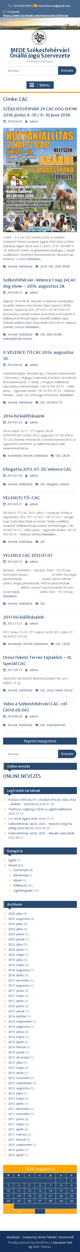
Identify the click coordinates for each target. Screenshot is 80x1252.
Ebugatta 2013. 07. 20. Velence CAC (37, 469)
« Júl (19, 1211)
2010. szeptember (20, 1145)
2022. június (16, 949)
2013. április (16, 1073)
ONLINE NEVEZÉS (22, 776)
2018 (43, 266)
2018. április (16, 975)
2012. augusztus (19, 1088)
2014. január (16, 1052)
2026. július (15, 913)
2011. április (16, 1129)
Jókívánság (20, 875)
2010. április (16, 1155)
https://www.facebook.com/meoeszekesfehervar (36, 15)
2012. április (16, 1104)
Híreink (12, 266)
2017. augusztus (19, 985)
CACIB (66, 456)
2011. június (16, 1119)
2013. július (15, 1062)
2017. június (16, 991)
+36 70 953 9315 (22, 5)
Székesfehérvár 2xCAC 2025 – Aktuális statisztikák (41, 833)
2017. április (16, 1001)
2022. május (16, 955)
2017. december (19, 980)
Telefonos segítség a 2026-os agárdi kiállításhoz (40, 809)
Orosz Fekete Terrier (60, 690)
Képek (17, 880)
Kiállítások (25, 266)
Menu (44, 85)
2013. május (16, 1068)
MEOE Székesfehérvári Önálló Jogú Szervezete (40, 53)
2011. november (19, 1114)
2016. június (16, 1006)
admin (34, 121)
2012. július (15, 1093)
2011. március (17, 1134)
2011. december (19, 1109)
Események (15, 456)
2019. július (15, 960)
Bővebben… (35, 259)
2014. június (16, 1032)
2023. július (15, 944)
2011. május (16, 1124)
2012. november (19, 1078)
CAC (50, 266)
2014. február (17, 1047)
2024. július (15, 929)
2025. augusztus (19, 919)
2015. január (16, 1011)
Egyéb (12, 860)
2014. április (16, 1042)
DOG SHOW (62, 266)
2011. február (17, 1139)
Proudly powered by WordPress (29, 1242)
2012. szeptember (20, 1083)
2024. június (16, 934)
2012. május (16, 1098)
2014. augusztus (19, 1026)
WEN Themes (42, 1247)
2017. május (16, 996)
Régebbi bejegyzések (40, 741)
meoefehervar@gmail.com (54, 5)
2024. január (16, 939)
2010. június (16, 1150)
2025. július (15, 924)
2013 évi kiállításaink (23, 617)
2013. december (19, 1057)
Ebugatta (52, 484)
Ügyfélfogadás (23, 890)
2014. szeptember (20, 1021)
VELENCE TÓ (54, 402)
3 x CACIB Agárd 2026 (22, 819)
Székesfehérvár (56, 725)
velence (64, 484)
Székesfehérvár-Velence (17, 339)
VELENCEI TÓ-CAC (21, 497)
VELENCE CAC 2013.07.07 (28, 555)
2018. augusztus (19, 970)
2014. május (16, 1037)
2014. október (17, 1016)
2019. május (16, 965)
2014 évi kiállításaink (23, 415)
